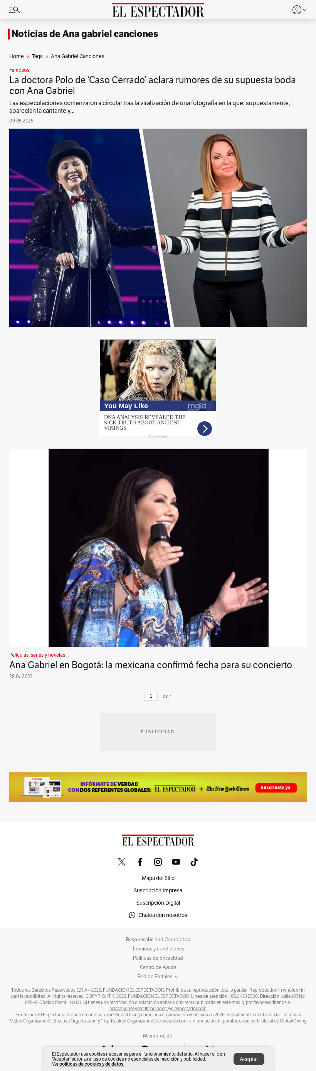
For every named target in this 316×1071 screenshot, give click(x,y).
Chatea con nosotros (162, 915)
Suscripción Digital (158, 902)
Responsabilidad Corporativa (158, 939)
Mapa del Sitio (158, 878)
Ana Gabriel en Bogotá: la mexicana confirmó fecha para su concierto (150, 665)
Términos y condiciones (158, 949)
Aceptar (249, 1059)
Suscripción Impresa (158, 890)
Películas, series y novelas (37, 655)
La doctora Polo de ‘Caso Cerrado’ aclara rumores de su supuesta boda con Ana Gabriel (152, 85)
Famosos (19, 70)
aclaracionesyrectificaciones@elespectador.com (158, 1008)
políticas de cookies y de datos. (91, 1064)
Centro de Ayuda (158, 967)
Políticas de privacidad (158, 958)
